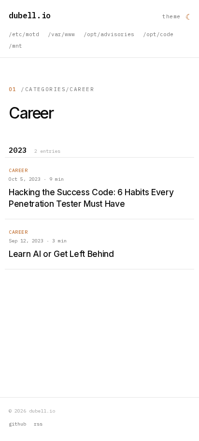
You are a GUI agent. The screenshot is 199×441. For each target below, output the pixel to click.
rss (38, 424)
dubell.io (30, 15)
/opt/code (158, 34)
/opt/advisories (109, 34)
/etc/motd (24, 34)
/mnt (15, 45)
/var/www (61, 34)
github (17, 424)
